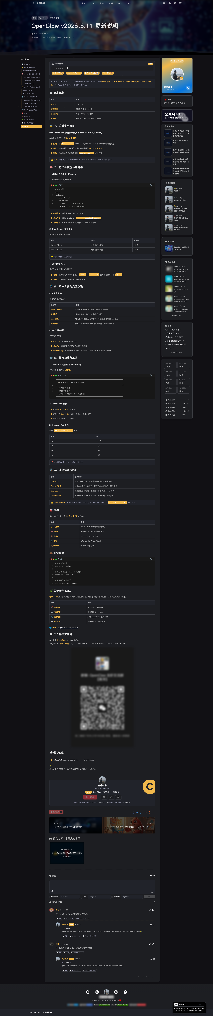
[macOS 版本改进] (154, 330)
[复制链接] (118, 797)
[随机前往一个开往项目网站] (164, 3)
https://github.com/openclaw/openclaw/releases (74, 760)
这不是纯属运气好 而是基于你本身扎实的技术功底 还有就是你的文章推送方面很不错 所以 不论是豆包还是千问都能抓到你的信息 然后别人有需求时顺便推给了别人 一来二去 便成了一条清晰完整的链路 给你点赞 (181, 271)
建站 (168, 329)
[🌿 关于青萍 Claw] (154, 591)
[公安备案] (102, 1005)
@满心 (68, 928)
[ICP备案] (119, 1005)
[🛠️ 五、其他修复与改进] (154, 470)
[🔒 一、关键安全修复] (154, 126)
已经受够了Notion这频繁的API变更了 (181, 210)
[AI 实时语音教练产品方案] (168, 142)
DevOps (169, 348)
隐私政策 (152, 876)
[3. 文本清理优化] (154, 264)
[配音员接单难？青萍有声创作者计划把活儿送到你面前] (168, 171)
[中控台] (180, 3)
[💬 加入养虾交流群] (154, 635)
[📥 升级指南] (154, 553)
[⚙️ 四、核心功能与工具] (154, 358)
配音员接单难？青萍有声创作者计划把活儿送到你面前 (181, 171)
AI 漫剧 (169, 344)
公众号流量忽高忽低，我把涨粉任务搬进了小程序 (181, 161)
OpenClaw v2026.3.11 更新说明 (106, 792)
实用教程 (176, 329)
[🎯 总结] (154, 511)
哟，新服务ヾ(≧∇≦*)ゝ (181, 290)
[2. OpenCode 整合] (154, 404)
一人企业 (169, 333)
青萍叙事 (127, 803)
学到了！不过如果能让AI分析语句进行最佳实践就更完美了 (181, 310)
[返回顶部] (106, 992)
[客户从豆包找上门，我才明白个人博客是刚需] (168, 152)
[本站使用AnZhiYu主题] (86, 1005)
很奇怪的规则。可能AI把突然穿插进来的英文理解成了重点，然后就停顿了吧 (181, 300)
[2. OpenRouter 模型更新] (154, 229)
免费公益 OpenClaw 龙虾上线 (181, 229)
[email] (87, 992)
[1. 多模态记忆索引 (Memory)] (154, 174)
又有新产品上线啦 (180, 200)
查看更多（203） (176, 353)
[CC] (125, 992)
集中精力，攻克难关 (177, 61)
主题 (180, 1012)
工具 (178, 333)
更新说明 (57, 812)
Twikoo (148, 977)
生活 (180, 337)
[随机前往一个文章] (170, 3)
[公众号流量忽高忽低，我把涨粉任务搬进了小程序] (168, 161)
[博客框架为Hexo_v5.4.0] (72, 1005)
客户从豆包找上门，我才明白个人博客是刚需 (181, 151)
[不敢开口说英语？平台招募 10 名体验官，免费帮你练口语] (168, 133)
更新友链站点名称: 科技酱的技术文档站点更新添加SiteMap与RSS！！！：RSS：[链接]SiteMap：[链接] (181, 281)
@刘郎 (68, 963)
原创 (88, 792)
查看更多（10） (177, 316)
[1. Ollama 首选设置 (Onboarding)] (154, 365)
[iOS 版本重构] (154, 293)
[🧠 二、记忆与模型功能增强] (154, 168)
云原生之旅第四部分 (174, 340)
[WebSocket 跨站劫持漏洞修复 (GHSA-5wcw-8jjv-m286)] (154, 133)
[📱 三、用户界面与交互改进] (154, 287)
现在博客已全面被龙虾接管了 (181, 219)
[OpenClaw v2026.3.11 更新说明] (169, 248)
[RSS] (97, 992)
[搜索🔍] (175, 3)
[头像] (102, 780)
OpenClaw (42, 18)
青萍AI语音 (180, 344)
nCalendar (170, 337)
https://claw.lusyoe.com (68, 628)
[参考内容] (154, 752)
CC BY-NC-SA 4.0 (102, 803)
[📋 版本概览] (154, 93)
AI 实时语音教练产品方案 (180, 141)
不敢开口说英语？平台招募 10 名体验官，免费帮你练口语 (181, 133)
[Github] (188, 88)
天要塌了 (177, 191)
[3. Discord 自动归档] (154, 425)
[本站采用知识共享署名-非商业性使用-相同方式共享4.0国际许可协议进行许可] (137, 1005)
